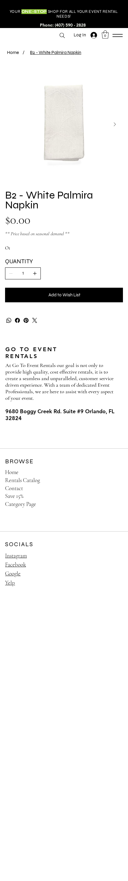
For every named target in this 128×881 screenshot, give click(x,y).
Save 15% (14, 496)
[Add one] (35, 273)
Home (11, 472)
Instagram (16, 555)
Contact (14, 488)
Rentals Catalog (22, 480)
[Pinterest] (26, 320)
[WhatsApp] (9, 320)
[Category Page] (112, 504)
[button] (105, 34)
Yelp (10, 582)
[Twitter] (34, 320)
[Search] (62, 35)
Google (13, 573)
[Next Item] (114, 124)
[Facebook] (17, 320)
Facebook (15, 564)
